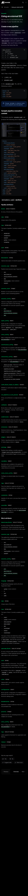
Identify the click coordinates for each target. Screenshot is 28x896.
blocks (3, 208)
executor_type (5, 266)
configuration (5, 689)
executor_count (5, 288)
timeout (3, 742)
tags (2, 483)
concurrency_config (6, 356)
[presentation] (14, 167)
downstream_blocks (6, 522)
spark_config (5, 320)
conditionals (5, 416)
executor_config (6, 298)
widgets (3, 437)
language (3, 580)
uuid (2, 247)
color (2, 679)
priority (3, 711)
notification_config (7, 344)
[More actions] (26, 2)
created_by (4, 495)
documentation (5, 339)
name (2, 217)
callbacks (4, 404)
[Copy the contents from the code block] (24, 50)
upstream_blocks (6, 648)
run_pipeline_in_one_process (9, 394)
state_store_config (6, 473)
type (2, 225)
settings (3, 447)
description (4, 257)
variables (4, 461)
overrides (4, 505)
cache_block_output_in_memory (10, 384)
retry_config (5, 334)
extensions (4, 427)
